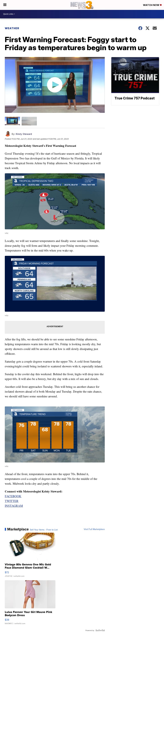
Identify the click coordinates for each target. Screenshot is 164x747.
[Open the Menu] (4, 5)
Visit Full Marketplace (94, 529)
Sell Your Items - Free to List (44, 530)
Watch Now (151, 5)
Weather (12, 28)
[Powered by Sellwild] (100, 630)
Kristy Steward (24, 133)
